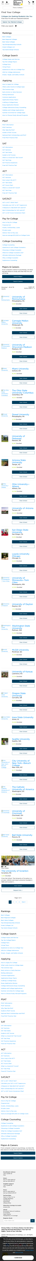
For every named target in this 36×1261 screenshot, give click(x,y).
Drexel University (20, 414)
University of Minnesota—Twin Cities (20, 580)
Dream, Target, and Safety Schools (13, 74)
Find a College (17, 7)
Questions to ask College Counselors (14, 247)
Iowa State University (23, 717)
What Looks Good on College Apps (13, 87)
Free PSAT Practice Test (10, 137)
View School (23, 313)
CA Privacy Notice (17, 1228)
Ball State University (22, 835)
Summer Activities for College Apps (13, 112)
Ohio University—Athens (21, 485)
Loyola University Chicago (20, 555)
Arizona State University (19, 461)
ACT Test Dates (7, 182)
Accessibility (6, 1212)
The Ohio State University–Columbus (23, 391)
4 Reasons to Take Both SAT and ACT (14, 207)
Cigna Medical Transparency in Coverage (10, 1215)
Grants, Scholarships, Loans (11, 227)
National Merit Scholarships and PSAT (14, 135)
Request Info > (18, 890)
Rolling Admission (8, 94)
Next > (24, 902)
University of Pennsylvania (18, 298)
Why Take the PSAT (8, 130)
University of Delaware (18, 437)
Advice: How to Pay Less (10, 232)
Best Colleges (6, 36)
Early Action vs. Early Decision (12, 92)
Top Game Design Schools (10, 49)
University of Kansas (22, 671)
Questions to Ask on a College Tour (13, 69)
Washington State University (21, 627)
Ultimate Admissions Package (11, 255)
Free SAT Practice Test (9, 165)
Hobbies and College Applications (13, 110)
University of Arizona (22, 508)
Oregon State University (19, 694)
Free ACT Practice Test (9, 193)
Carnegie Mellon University (20, 322)
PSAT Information (8, 124)
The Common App (8, 89)
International (6, 1200)
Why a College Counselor (10, 258)
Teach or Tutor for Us (9, 1197)
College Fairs (6, 64)
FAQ (4, 1175)
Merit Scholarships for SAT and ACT (13, 210)
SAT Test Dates (7, 152)
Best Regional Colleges (9, 39)
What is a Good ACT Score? (11, 187)
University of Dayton (22, 604)
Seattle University (21, 739)
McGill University (20, 650)
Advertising (6, 1201)
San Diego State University (20, 531)
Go (32, 1220)
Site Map (19, 1231)
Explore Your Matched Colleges (12, 22)
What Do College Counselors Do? (12, 252)
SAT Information (7, 147)
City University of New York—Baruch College (21, 763)
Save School (23, 308)
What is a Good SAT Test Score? (12, 157)
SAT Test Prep (6, 160)
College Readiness (8, 1198)
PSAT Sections (7, 127)
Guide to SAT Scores (9, 155)
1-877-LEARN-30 (7, 1173)
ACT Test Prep (6, 190)
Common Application (9, 97)
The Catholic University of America (23, 788)
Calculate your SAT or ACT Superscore (14, 205)
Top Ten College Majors (9, 62)
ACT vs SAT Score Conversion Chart (13, 213)
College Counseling (8, 245)
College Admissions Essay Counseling (14, 107)
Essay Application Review (10, 105)
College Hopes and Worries (11, 59)
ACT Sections (6, 177)
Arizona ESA (6, 1207)
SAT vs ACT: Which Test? (10, 202)
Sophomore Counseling (9, 260)
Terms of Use (19, 1252)
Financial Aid (6, 225)
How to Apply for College (10, 84)
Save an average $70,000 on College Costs (16, 235)
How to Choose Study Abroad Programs (15, 115)
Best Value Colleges (8, 42)
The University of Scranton (14, 871)
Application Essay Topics (10, 99)
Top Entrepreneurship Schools (11, 44)
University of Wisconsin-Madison (22, 346)
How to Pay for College (9, 222)
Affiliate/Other (7, 1203)
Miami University (20, 368)
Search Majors (18, 276)
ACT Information (7, 175)
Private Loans (6, 230)
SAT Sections (6, 150)
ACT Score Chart (7, 185)
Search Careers (18, 281)
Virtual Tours (6, 67)
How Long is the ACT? (9, 180)
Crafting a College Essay (10, 102)
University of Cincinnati (18, 812)
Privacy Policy (29, 1250)
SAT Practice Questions (9, 162)
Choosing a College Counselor (11, 250)
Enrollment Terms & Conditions (11, 1211)
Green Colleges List (8, 47)
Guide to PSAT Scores (9, 132)
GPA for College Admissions (11, 72)
